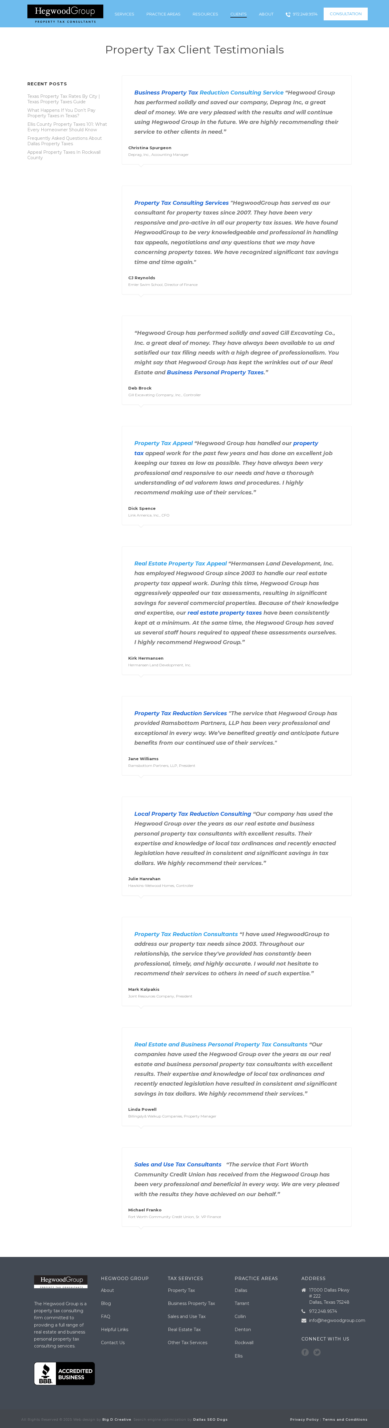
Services (124, 14)
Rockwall (244, 1342)
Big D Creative (116, 1419)
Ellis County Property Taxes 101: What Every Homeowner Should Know (67, 127)
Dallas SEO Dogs (210, 1419)
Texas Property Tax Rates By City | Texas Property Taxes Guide (63, 99)
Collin (240, 1316)
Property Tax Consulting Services (181, 203)
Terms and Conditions (345, 1419)
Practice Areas (163, 14)
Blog (106, 1303)
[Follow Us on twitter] (317, 1353)
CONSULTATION (346, 13)
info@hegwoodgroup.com (337, 1320)
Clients (238, 14)
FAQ (105, 1316)
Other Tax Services (187, 1342)
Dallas (241, 1290)
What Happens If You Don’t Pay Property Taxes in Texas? (61, 113)
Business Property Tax (166, 92)
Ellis (239, 1356)
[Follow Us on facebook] (305, 1353)
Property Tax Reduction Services (180, 713)
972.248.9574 (305, 14)
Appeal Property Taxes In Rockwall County (64, 154)
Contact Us (113, 1342)
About (266, 14)
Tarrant (242, 1303)
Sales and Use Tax (186, 1316)
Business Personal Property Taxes (215, 372)
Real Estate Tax (184, 1329)
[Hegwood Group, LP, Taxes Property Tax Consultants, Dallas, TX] (64, 1373)
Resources (205, 14)
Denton (243, 1329)
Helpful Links (114, 1329)
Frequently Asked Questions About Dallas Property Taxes (64, 141)
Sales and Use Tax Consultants (178, 1164)
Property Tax (181, 1290)
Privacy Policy (304, 1419)
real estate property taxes (225, 612)
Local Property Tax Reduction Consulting (192, 814)
